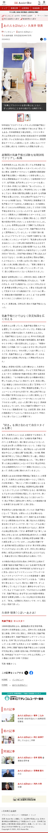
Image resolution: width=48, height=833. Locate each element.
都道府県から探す (29, 19)
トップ (4, 8)
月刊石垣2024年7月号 (23, 36)
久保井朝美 (8, 36)
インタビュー (9, 32)
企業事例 (25, 8)
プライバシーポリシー (10, 815)
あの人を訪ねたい (25, 32)
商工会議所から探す (11, 19)
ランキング (9, 16)
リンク (33, 815)
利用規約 (24, 815)
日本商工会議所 (9, 811)
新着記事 (14, 8)
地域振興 (36, 8)
